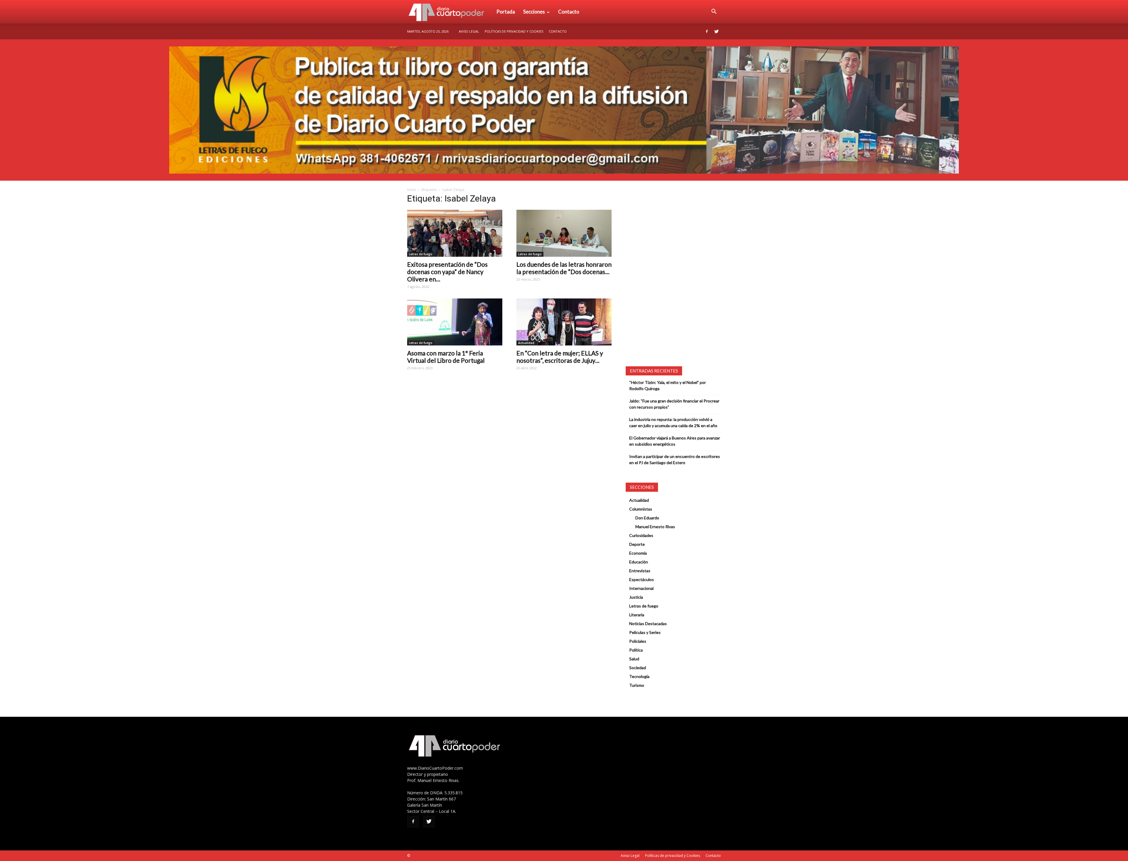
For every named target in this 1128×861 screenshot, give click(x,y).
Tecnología (639, 676)
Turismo (636, 685)
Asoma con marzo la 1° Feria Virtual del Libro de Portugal (446, 356)
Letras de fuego (420, 254)
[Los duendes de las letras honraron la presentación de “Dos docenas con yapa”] (564, 233)
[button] (714, 12)
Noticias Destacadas (648, 623)
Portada (505, 12)
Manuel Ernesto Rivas (655, 526)
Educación (638, 561)
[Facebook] (706, 31)
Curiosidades (641, 535)
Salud (634, 658)
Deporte (637, 544)
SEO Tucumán (422, 855)
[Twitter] (716, 31)
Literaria (636, 614)
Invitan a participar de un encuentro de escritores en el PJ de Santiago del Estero (674, 459)
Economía (638, 552)
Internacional (641, 588)
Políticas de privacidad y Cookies (514, 31)
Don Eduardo (647, 517)
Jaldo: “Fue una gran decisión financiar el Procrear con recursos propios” (674, 403)
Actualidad (526, 343)
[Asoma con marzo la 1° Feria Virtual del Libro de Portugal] (454, 321)
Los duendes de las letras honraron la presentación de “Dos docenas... (564, 268)
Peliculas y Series (645, 632)
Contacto (568, 12)
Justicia (636, 597)
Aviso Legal (469, 31)
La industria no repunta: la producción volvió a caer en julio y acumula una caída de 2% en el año (673, 422)
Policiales (637, 641)
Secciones (534, 12)
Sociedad (637, 667)
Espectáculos (641, 579)
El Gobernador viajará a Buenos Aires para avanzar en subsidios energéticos (674, 441)
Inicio (411, 189)
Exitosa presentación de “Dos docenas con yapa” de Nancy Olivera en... (447, 272)
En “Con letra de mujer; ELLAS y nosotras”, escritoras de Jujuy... (559, 356)
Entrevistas (639, 570)
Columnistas (640, 508)
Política (636, 649)
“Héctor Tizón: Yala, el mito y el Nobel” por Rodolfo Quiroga (667, 385)
